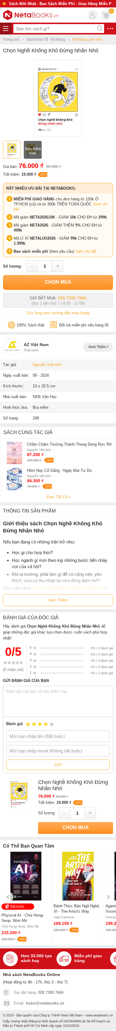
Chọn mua (58, 282)
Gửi (58, 765)
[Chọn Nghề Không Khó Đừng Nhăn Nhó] (58, 135)
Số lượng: (12, 266)
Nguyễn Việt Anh (47, 364)
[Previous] (8, 897)
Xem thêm (97, 347)
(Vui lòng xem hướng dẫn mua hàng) (58, 313)
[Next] (108, 897)
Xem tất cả (57, 497)
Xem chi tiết (86, 251)
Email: (39, 1003)
